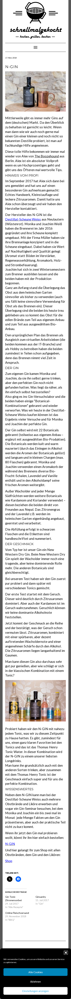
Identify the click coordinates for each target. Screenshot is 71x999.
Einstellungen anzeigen (35, 990)
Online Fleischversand (17, 912)
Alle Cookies (35, 972)
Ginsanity (41, 896)
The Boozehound (46, 156)
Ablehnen (35, 981)
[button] (66, 952)
